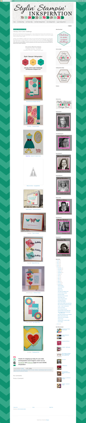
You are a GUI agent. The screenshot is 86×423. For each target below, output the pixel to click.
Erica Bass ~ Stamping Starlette (33, 126)
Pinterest (30, 362)
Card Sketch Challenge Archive (39, 22)
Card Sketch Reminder (62, 300)
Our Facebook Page (20, 22)
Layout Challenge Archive (61, 22)
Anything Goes (64, 365)
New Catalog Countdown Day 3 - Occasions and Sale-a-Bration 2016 (66, 354)
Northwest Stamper (37, 292)
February (59, 282)
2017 (58, 262)
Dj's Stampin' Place (36, 322)
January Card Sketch (61, 307)
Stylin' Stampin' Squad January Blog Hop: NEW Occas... (64, 312)
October (59, 271)
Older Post (51, 407)
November (60, 269)
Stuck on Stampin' (35, 233)
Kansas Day (60, 288)
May (59, 278)
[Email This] (26, 368)
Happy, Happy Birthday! (62, 301)
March (59, 281)
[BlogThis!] (27, 368)
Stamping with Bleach (65, 341)
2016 (58, 263)
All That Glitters (60, 321)
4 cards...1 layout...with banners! (63, 306)
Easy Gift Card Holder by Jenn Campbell (65, 314)
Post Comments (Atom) (22, 409)
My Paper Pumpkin (61, 294)
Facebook (21, 362)
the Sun (38, 101)
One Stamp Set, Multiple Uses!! (63, 291)
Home (14, 22)
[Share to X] (28, 368)
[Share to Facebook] (30, 368)
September (60, 272)
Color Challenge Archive (51, 22)
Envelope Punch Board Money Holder (66, 329)
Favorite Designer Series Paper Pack (64, 310)
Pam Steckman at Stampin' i (31, 101)
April (59, 279)
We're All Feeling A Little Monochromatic (64, 304)
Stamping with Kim (35, 352)
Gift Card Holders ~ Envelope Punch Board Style (66, 372)
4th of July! (64, 359)
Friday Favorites (60, 285)
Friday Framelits (60, 318)
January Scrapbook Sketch (62, 298)
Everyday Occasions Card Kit (63, 295)
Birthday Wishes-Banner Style (63, 315)
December (60, 268)
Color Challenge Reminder (62, 309)
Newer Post (16, 407)
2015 (58, 265)
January (59, 284)
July (58, 275)
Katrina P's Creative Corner (36, 156)
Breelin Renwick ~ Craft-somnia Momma (33, 209)
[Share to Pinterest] (31, 368)
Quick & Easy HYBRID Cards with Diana (65, 303)
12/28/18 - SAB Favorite (66, 347)
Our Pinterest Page (29, 22)
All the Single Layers (61, 297)
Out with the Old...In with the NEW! (63, 320)
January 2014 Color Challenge (63, 317)
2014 (58, 266)
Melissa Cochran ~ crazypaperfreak (33, 185)
